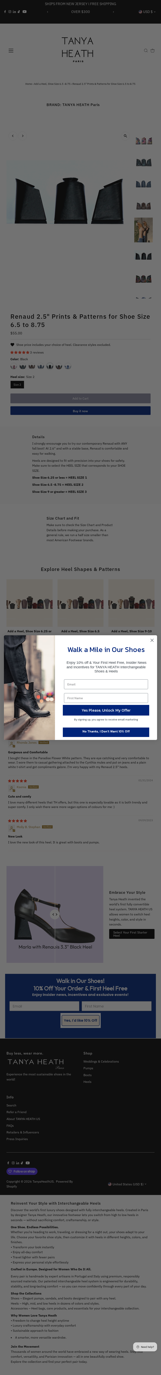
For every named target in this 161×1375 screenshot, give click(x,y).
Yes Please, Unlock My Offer (106, 710)
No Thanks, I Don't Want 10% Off (106, 731)
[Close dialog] (152, 640)
